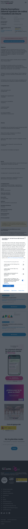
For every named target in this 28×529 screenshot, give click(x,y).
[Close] (25, 238)
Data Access (14, 290)
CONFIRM (8, 285)
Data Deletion (6, 290)
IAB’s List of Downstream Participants (15, 257)
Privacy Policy (21, 290)
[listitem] (14, 261)
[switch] (23, 264)
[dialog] (14, 264)
